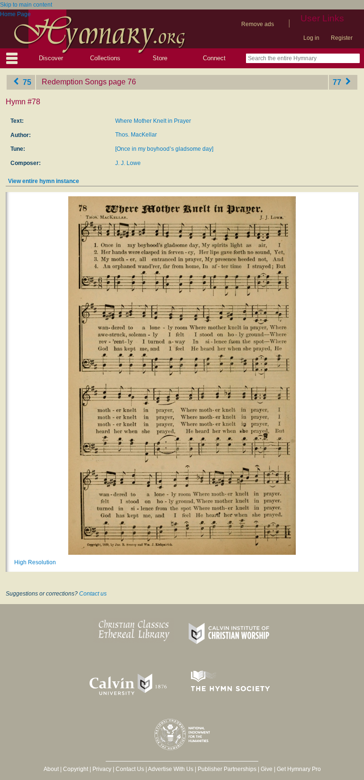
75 (26, 82)
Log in (311, 38)
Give (267, 769)
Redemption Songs (74, 82)
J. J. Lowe (128, 163)
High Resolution (35, 562)
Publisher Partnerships (227, 769)
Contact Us (130, 769)
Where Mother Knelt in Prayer (153, 121)
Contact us (93, 593)
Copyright (75, 769)
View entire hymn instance (43, 181)
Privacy (101, 769)
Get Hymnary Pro (299, 769)
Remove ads (257, 24)
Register (342, 38)
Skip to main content (26, 4)
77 (338, 82)
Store (160, 58)
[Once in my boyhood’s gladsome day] (164, 149)
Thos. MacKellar (136, 134)
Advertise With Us (170, 769)
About (51, 769)
